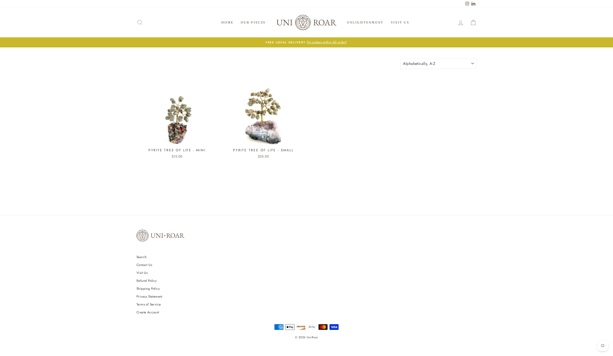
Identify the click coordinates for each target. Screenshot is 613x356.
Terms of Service (148, 304)
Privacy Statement (149, 296)
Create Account (147, 312)
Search (141, 256)
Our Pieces (253, 22)
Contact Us (144, 264)
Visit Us (400, 22)
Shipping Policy (148, 288)
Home (227, 22)
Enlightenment (365, 22)
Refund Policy (146, 280)
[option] (306, 42)
